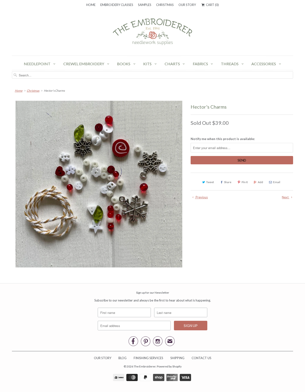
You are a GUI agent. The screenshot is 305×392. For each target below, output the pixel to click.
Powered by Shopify (169, 366)
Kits (147, 63)
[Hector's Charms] (99, 184)
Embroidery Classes (116, 5)
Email (276, 182)
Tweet (210, 182)
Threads (230, 63)
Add (260, 182)
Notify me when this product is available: (223, 139)
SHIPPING (177, 358)
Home (91, 5)
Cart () (212, 5)
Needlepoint (37, 63)
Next (285, 197)
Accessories (264, 63)
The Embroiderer (145, 366)
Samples (144, 5)
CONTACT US (201, 358)
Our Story (187, 5)
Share (227, 182)
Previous (201, 197)
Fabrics (201, 63)
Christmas (165, 5)
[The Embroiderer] (152, 33)
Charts (173, 63)
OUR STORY (102, 358)
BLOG (122, 358)
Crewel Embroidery (84, 63)
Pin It (245, 182)
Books (124, 63)
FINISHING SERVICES (148, 358)
